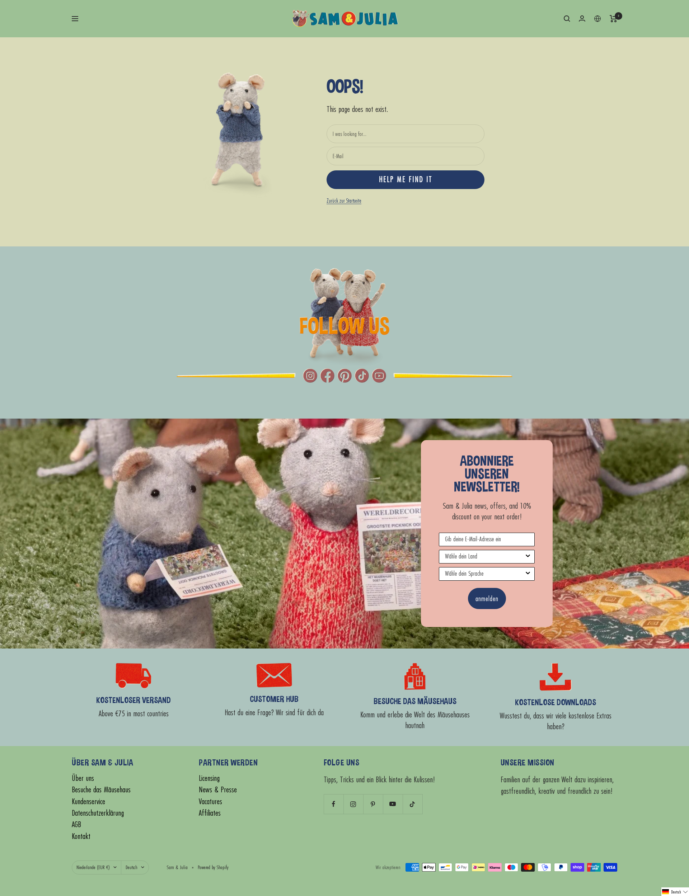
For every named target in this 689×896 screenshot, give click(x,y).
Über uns (83, 778)
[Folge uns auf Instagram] (353, 804)
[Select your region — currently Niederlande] (597, 18)
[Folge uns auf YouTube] (393, 804)
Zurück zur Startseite (344, 200)
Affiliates (210, 813)
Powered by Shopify (213, 867)
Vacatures (210, 801)
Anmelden (486, 598)
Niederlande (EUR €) (93, 867)
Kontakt (81, 836)
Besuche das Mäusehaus (101, 789)
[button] (675, 891)
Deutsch (131, 867)
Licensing (209, 778)
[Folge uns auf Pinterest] (373, 804)
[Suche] (567, 18)
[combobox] (484, 556)
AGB (76, 824)
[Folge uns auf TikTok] (412, 804)
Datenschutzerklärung (98, 813)
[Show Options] (527, 556)
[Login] (582, 18)
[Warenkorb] (613, 18)
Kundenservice (88, 801)
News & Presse (218, 789)
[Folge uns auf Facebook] (333, 804)
